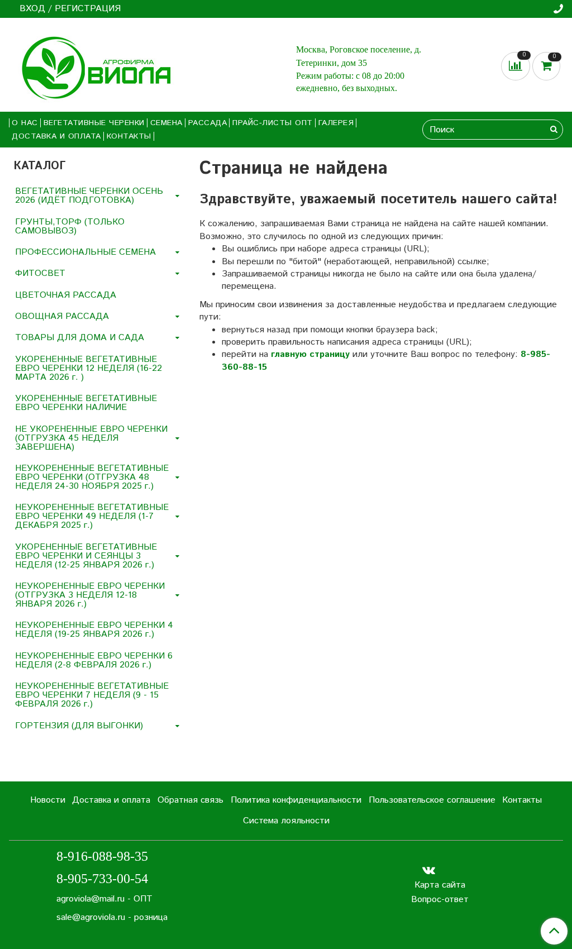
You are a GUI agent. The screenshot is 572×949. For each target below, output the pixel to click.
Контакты (129, 136)
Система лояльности (286, 820)
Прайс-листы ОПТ (272, 122)
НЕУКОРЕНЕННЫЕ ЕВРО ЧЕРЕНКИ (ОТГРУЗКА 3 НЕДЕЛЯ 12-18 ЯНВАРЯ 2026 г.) (90, 595)
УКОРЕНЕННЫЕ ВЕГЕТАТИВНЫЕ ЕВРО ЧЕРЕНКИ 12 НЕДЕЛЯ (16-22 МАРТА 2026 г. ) (88, 368)
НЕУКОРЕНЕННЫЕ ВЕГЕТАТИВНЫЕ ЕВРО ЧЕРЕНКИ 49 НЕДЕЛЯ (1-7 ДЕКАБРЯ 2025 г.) (92, 516)
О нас (25, 122)
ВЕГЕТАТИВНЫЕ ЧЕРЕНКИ (94, 122)
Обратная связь (190, 800)
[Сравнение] (516, 65)
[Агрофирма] (92, 66)
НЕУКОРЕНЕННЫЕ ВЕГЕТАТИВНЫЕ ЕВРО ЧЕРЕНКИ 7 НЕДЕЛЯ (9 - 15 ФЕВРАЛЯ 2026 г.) (92, 695)
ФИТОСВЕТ (40, 273)
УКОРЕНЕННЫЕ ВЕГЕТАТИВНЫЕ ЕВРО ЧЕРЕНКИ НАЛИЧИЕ (86, 403)
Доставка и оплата (56, 136)
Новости (47, 800)
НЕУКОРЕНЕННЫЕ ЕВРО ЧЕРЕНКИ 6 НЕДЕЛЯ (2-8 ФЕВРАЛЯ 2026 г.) (94, 660)
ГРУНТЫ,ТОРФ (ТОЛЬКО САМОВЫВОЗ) (70, 226)
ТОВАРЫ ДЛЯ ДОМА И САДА (79, 337)
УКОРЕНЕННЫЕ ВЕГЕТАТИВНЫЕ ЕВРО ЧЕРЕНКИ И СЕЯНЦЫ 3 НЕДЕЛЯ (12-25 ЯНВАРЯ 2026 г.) (86, 556)
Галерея (336, 122)
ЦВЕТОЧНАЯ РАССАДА (65, 295)
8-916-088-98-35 (102, 856)
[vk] (428, 870)
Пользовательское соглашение (432, 800)
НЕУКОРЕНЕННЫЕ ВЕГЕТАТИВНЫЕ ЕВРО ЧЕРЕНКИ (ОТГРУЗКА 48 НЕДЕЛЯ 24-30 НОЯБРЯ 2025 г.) (92, 477)
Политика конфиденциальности (296, 800)
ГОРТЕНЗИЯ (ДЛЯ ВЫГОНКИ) (79, 725)
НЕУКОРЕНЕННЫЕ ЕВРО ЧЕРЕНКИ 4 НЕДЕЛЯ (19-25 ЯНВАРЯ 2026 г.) (94, 630)
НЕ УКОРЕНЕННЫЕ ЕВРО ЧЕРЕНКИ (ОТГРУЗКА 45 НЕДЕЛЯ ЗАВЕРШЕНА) (91, 438)
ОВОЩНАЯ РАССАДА (62, 316)
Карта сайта (439, 885)
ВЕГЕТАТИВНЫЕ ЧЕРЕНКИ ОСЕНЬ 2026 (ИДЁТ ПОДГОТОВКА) (89, 196)
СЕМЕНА (166, 122)
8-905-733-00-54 (102, 878)
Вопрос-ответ (440, 899)
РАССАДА (207, 122)
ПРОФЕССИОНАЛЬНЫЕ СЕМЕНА (85, 252)
